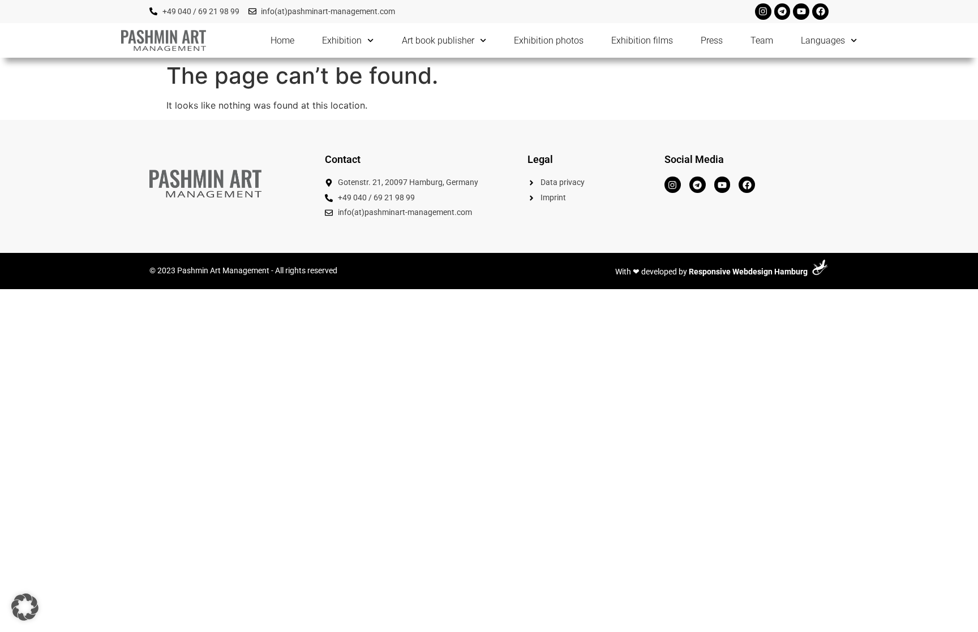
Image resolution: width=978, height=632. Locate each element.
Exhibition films (642, 40)
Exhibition (342, 40)
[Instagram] (763, 11)
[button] (25, 607)
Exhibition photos (549, 40)
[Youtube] (801, 11)
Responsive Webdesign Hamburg (748, 272)
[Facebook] (820, 11)
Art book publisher (438, 40)
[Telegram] (782, 11)
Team (761, 40)
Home (282, 40)
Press (712, 40)
